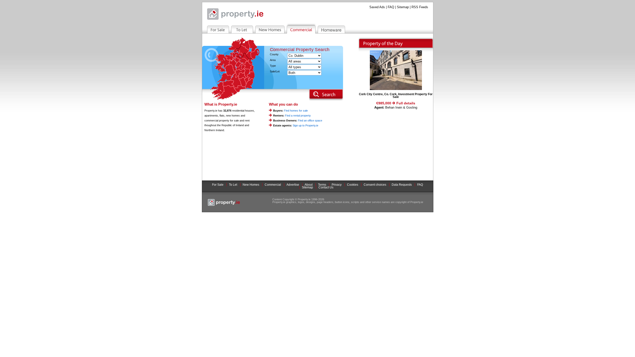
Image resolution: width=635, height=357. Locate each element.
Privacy (337, 184)
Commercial (273, 184)
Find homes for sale (296, 110)
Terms (322, 184)
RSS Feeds (420, 7)
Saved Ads (377, 7)
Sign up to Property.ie (305, 125)
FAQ (391, 7)
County (274, 54)
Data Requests (402, 184)
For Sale (217, 184)
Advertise (292, 184)
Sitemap (403, 7)
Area (273, 60)
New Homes (251, 184)
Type (273, 65)
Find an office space (310, 120)
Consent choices (375, 184)
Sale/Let (275, 71)
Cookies (352, 184)
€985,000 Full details (395, 103)
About (309, 184)
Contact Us (325, 187)
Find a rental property (298, 115)
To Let (233, 184)
